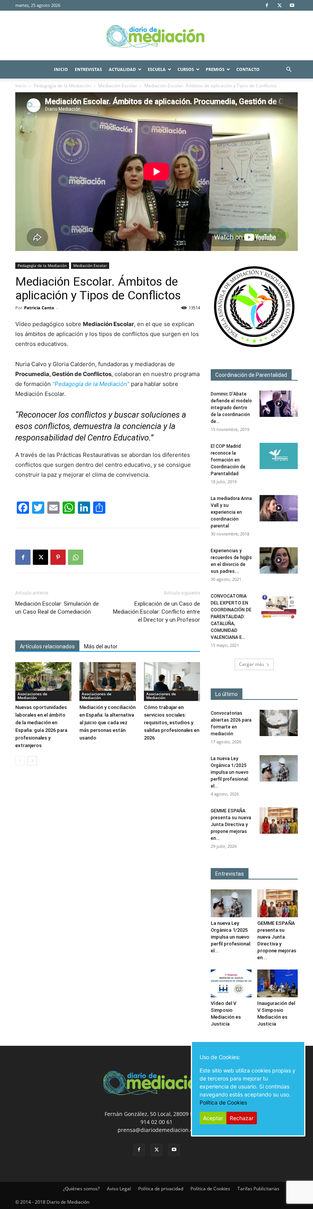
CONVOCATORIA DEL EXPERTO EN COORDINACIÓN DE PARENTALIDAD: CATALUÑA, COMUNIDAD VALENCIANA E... (231, 616)
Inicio (61, 69)
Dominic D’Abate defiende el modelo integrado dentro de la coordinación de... (231, 407)
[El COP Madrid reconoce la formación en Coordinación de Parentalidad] (279, 456)
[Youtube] (292, 5)
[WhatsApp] (75, 557)
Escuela (157, 69)
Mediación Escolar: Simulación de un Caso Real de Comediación (57, 607)
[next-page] (32, 760)
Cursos (185, 69)
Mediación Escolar (117, 85)
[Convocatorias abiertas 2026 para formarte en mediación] (279, 723)
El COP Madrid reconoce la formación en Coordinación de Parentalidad (228, 460)
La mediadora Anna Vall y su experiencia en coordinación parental (231, 512)
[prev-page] (20, 760)
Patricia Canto (39, 307)
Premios (215, 69)
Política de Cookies (210, 1188)
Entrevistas (88, 69)
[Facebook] (267, 5)
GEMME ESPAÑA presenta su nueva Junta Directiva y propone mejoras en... (231, 824)
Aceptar (213, 1118)
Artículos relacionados (47, 646)
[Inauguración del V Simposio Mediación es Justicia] (277, 983)
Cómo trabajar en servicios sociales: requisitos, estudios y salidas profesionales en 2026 (171, 722)
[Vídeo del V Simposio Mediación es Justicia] (231, 983)
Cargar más (251, 664)
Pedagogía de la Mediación (62, 85)
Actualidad (122, 69)
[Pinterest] (58, 557)
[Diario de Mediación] (156, 36)
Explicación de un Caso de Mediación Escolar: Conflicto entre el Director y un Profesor (156, 611)
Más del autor (101, 646)
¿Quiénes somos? (81, 1188)
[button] (288, 69)
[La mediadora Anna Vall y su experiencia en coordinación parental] (279, 508)
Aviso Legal (119, 1188)
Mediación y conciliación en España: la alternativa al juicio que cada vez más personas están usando (107, 722)
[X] (279, 5)
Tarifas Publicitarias (258, 1188)
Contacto (248, 69)
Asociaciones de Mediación (32, 695)
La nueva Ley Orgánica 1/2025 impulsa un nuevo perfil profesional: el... (230, 772)
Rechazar (241, 1118)
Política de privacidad (160, 1188)
